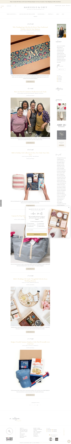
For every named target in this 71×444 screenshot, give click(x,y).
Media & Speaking (23, 436)
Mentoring (22, 437)
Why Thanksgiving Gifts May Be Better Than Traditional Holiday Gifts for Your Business (30, 28)
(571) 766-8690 (54, 436)
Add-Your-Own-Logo (23, 430)
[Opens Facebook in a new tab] (54, 429)
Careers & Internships (37, 429)
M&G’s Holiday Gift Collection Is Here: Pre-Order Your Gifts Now (30, 154)
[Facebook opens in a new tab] (2, 6)
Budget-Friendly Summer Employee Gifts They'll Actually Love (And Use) (30, 343)
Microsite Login (58, 5)
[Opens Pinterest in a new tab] (48, 431)
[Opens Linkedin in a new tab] (54, 431)
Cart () (68, 5)
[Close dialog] (69, 207)
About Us (21, 428)
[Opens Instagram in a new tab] (48, 429)
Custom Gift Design (23, 431)
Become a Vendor (36, 428)
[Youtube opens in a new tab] (1, 7)
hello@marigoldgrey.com (54, 434)
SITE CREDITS (49, 442)
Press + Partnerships (37, 431)
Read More (30, 81)
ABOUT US (60, 69)
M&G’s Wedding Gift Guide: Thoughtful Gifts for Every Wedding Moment (30, 280)
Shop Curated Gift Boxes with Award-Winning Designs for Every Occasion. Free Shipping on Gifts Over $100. (35, 1)
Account (63, 5)
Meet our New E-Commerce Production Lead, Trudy (30, 92)
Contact (35, 16)
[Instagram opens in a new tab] (1, 6)
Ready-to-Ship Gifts (23, 429)
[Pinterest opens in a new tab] (3, 6)
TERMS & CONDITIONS (43, 442)
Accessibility (36, 436)
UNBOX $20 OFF (37, 234)
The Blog (35, 430)
